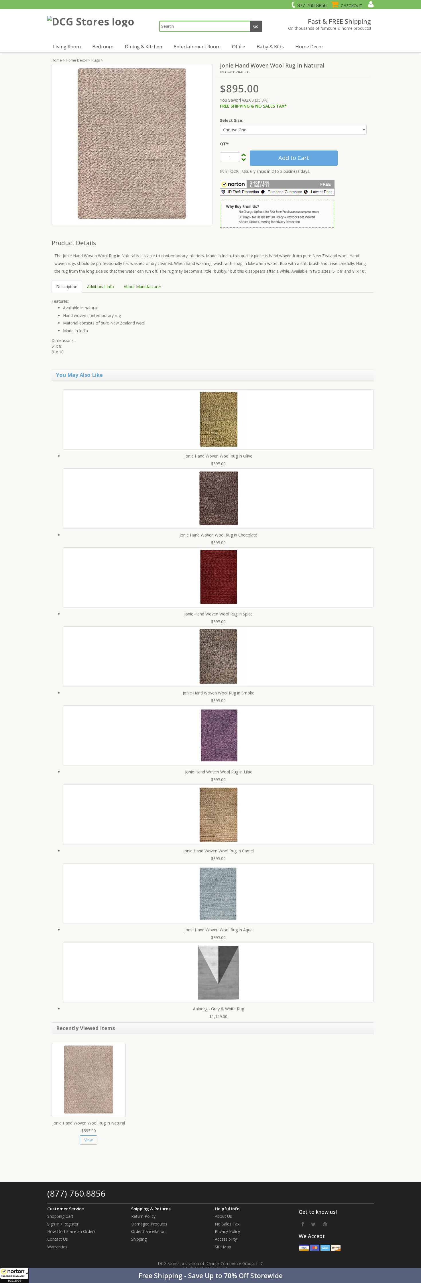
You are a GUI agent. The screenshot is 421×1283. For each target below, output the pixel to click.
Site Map (223, 1247)
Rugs (95, 60)
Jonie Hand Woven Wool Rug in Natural (88, 1123)
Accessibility (226, 1239)
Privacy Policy (227, 1231)
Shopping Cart (60, 1216)
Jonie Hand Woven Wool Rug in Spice (218, 614)
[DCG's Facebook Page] (303, 1224)
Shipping (139, 1239)
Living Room (67, 46)
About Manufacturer (142, 286)
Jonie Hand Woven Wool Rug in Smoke (218, 693)
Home (57, 60)
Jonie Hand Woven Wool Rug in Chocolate (218, 535)
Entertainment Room (197, 46)
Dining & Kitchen (143, 46)
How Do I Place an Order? (71, 1231)
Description (66, 286)
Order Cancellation (148, 1231)
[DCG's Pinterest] (325, 1224)
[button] (210, 1275)
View (88, 1140)
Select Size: (231, 120)
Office (238, 46)
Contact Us (57, 1239)
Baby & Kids (270, 46)
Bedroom (102, 46)
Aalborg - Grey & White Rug (218, 1008)
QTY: (224, 143)
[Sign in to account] (370, 4)
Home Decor (309, 46)
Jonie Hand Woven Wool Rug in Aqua (218, 929)
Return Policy (143, 1216)
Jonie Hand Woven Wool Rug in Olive (218, 456)
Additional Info (100, 286)
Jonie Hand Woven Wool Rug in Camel (218, 851)
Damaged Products (149, 1224)
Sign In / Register (62, 1224)
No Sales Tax (227, 1224)
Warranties (57, 1247)
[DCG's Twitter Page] (313, 1224)
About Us (223, 1216)
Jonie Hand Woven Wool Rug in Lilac (218, 772)
